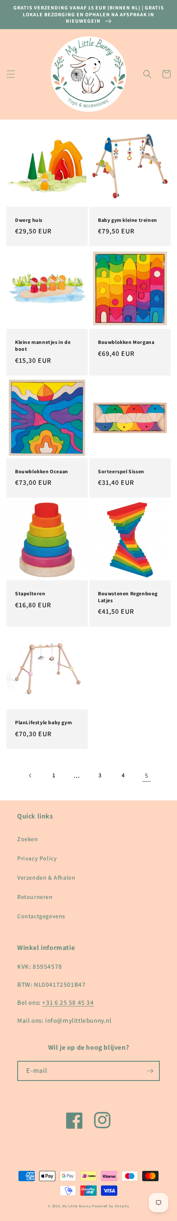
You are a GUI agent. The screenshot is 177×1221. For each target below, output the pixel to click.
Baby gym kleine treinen (127, 220)
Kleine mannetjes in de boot (42, 345)
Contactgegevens (41, 916)
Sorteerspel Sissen (121, 471)
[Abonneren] (149, 1071)
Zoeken (27, 839)
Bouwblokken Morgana (126, 342)
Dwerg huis (29, 220)
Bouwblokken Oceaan (41, 471)
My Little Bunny (76, 1205)
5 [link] (147, 775)
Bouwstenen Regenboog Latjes (128, 596)
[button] (10, 74)
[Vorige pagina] (30, 775)
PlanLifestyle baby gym (43, 722)
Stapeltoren (30, 593)
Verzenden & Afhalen (46, 877)
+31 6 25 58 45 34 (68, 1002)
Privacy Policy (37, 858)
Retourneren (35, 897)
